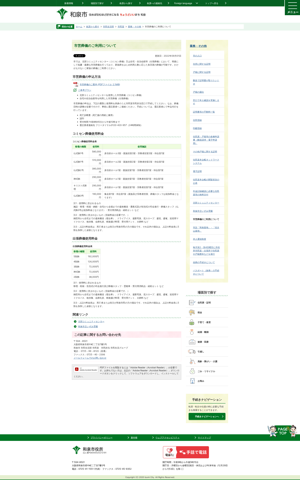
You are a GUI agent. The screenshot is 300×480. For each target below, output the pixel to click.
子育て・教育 (204, 322)
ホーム (79, 26)
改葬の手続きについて (204, 262)
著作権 (134, 437)
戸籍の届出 (198, 92)
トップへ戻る (211, 3)
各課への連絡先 (154, 3)
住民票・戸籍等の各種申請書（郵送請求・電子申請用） (206, 140)
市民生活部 (108, 26)
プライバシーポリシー (101, 437)
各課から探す (125, 3)
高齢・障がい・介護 (207, 361)
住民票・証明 (204, 302)
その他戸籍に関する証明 (205, 151)
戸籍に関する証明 (201, 72)
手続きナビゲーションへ (207, 416)
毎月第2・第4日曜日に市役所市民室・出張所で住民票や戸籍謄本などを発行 (206, 250)
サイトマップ (204, 437)
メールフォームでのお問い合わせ (90, 358)
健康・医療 (203, 341)
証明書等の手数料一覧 (204, 111)
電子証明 (197, 171)
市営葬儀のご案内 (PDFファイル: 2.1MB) (100, 84)
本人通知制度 (199, 239)
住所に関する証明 (201, 64)
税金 (200, 312)
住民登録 (197, 120)
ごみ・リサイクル (206, 371)
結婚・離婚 (203, 332)
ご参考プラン (84, 90)
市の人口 (197, 55)
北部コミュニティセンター (91, 321)
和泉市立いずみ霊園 (88, 326)
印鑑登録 (197, 128)
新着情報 (68, 3)
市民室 (121, 26)
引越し (201, 351)
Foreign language (183, 3)
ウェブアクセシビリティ (167, 437)
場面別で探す (97, 3)
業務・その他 (134, 26)
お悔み (201, 381)
